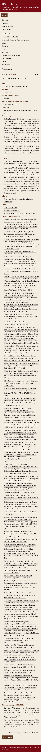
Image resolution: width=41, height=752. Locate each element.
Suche (4, 15)
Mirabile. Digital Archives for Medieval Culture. (19, 213)
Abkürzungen (6, 64)
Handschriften (7, 34)
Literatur (5, 61)
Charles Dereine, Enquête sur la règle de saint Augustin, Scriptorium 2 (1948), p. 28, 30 (18, 323)
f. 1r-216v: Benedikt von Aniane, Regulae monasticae (18, 200)
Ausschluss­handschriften (11, 37)
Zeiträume (5, 46)
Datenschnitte (6, 29)
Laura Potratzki (26, 733)
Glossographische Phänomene (11, 55)
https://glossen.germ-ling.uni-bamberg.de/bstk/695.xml (21, 724)
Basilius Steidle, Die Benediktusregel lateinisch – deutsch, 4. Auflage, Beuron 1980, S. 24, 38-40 (20, 666)
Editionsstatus (6, 58)
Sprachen (5, 52)
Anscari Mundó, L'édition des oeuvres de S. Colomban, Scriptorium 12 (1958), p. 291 (18, 576)
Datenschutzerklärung (24, 747)
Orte (3, 49)
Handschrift (9, 79)
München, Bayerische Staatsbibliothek (16, 86)
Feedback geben (7, 69)
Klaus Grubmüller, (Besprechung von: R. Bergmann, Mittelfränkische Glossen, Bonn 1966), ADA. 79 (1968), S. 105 (21, 383)
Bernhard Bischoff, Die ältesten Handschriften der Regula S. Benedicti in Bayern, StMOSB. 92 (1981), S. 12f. (21, 271)
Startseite (5, 20)
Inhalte (4, 43)
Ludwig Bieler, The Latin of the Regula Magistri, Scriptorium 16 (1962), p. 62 (20, 252)
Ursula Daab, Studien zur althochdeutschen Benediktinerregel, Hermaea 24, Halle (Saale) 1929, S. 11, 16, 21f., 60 (21, 316)
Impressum (12, 747)
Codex (9, 113)
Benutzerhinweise (7, 26)
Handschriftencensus (10, 207)
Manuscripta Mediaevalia (12, 210)
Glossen (22, 79)
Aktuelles (5, 23)
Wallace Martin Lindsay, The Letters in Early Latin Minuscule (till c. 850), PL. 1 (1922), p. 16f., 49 (20, 532)
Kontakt (4, 747)
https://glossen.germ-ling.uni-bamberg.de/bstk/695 (20, 715)
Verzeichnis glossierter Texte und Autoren (15, 40)
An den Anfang (8, 737)
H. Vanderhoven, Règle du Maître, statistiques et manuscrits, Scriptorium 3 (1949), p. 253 (19, 671)
